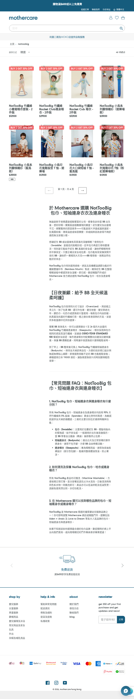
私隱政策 (45, 621)
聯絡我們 (74, 612)
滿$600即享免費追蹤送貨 (67, 574)
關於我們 (74, 604)
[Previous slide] (11, 565)
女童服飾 (13, 608)
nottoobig (23, 43)
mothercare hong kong (70, 689)
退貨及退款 (46, 616)
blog (72, 616)
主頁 (12, 43)
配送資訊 (45, 608)
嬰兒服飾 (13, 604)
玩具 (11, 629)
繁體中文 (120, 9)
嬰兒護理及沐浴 (17, 621)
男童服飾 (13, 612)
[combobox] (67, 28)
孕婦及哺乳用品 (17, 638)
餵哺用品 (13, 616)
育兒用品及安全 (17, 625)
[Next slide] (122, 565)
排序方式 (13, 52)
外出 (11, 633)
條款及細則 (46, 612)
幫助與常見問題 (49, 604)
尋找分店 (74, 608)
